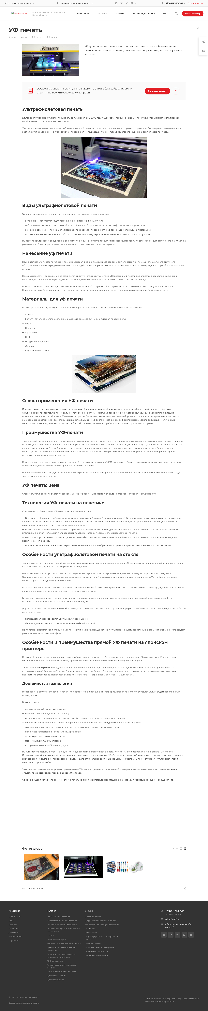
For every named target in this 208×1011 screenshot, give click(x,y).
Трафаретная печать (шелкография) (102, 925)
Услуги (89, 910)
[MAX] (116, 3)
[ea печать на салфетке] (41, 867)
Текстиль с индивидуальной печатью (64, 943)
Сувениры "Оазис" (55, 980)
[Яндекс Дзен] (191, 935)
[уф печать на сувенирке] (124, 867)
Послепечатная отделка (96, 955)
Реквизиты (14, 928)
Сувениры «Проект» (56, 976)
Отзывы (12, 921)
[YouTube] (131, 3)
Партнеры (14, 940)
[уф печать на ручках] (83, 867)
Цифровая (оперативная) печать (100, 921)
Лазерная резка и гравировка (99, 947)
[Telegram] (126, 3)
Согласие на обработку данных (159, 1001)
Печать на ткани (93, 943)
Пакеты (50, 935)
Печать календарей (56, 939)
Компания (14, 910)
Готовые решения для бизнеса (61, 972)
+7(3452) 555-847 (174, 3)
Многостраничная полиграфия (62, 921)
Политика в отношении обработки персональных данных (171, 999)
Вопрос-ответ (15, 936)
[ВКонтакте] (121, 3)
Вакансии (13, 925)
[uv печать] (50, 60)
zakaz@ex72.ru (172, 919)
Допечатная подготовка (96, 951)
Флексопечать (92, 932)
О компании (15, 917)
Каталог (51, 910)
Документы (14, 932)
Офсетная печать (93, 917)
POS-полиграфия (55, 961)
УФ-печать (90, 928)
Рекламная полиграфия (58, 917)
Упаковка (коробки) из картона (62, 925)
